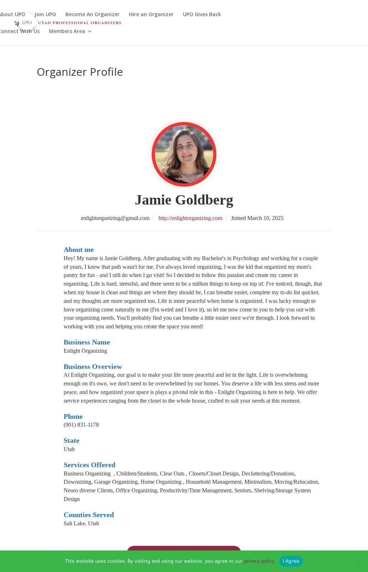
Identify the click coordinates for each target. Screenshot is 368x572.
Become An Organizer (92, 15)
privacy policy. (260, 561)
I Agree (291, 561)
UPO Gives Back (202, 15)
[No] (359, 561)
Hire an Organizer (151, 15)
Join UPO (45, 15)
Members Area (67, 31)
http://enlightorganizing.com (190, 218)
